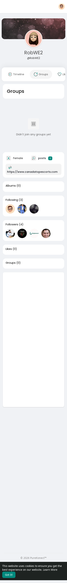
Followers (12, 224)
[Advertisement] (33, 306)
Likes (9, 248)
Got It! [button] (9, 574)
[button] (62, 6)
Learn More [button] (50, 569)
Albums (11, 185)
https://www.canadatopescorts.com (32, 172)
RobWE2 (33, 52)
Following (12, 199)
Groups (11, 262)
